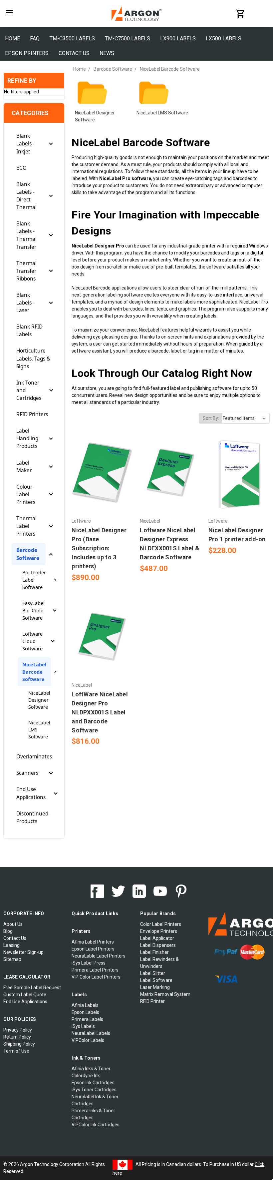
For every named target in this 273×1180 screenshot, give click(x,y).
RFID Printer (152, 1001)
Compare (100, 473)
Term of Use (16, 1051)
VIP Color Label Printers (96, 977)
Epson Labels (85, 1012)
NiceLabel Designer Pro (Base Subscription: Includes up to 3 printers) (99, 548)
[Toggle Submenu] (51, 143)
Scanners (27, 772)
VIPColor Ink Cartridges (96, 1124)
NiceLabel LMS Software (39, 729)
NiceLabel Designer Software (39, 700)
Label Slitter (152, 973)
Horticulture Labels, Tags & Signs (33, 358)
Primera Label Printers (95, 970)
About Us (13, 924)
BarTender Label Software (34, 579)
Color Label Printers (160, 924)
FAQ (35, 38)
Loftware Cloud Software (32, 641)
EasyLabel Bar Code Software (33, 610)
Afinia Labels (85, 1005)
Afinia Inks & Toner (91, 1068)
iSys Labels (83, 1026)
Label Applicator (157, 938)
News (107, 53)
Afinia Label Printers (93, 942)
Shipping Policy (19, 1044)
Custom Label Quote (24, 994)
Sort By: (211, 418)
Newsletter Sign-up (23, 952)
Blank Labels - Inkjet (25, 143)
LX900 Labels (178, 38)
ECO (21, 167)
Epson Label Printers (93, 949)
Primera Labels (87, 1019)
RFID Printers (32, 414)
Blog (8, 931)
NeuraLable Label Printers (99, 956)
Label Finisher (154, 952)
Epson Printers (27, 53)
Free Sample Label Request (32, 987)
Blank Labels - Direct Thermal (26, 196)
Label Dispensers (158, 945)
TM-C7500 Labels (127, 38)
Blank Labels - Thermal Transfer (26, 235)
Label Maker (24, 466)
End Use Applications (31, 793)
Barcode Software (27, 554)
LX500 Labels (223, 38)
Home (12, 38)
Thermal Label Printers (26, 526)
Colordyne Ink (86, 1075)
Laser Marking (155, 987)
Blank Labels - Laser (25, 302)
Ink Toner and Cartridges (28, 390)
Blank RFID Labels (29, 330)
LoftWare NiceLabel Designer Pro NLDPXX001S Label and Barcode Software (100, 712)
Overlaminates (34, 756)
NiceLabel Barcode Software (34, 671)
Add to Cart (102, 485)
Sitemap (12, 959)
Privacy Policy (17, 1030)
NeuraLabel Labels (91, 1033)
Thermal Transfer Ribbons (26, 271)
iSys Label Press (89, 963)
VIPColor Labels (88, 1040)
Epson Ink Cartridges (93, 1082)
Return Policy (17, 1037)
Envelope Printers (158, 931)
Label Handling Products (27, 438)
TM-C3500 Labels (72, 38)
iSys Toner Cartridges (94, 1089)
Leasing (11, 945)
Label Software (156, 980)
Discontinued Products (32, 817)
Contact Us (74, 53)
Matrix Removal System (165, 994)
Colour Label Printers (25, 494)
